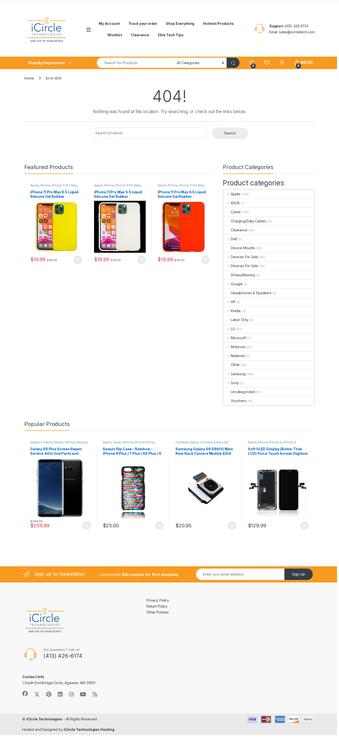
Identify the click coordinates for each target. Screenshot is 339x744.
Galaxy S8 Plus (64, 442)
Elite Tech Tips (171, 35)
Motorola (238, 347)
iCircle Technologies (44, 719)
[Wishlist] (267, 62)
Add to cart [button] (78, 259)
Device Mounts (243, 248)
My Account (109, 23)
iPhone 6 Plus (144, 442)
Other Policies (157, 612)
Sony (235, 383)
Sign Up (298, 574)
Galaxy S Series (41, 442)
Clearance (140, 35)
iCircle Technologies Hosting (89, 729)
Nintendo (238, 356)
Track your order (143, 23)
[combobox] (135, 63)
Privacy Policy (157, 600)
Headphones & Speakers (251, 293)
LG (233, 329)
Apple (34, 185)
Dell (234, 239)
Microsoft (238, 338)
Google (237, 284)
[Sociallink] (25, 693)
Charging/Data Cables (248, 221)
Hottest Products (218, 23)
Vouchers (238, 401)
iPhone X (275, 442)
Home (29, 78)
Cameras (181, 442)
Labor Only (239, 320)
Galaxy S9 (220, 442)
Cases (236, 212)
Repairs (81, 442)
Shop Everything (180, 23)
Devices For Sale (244, 257)
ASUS (235, 203)
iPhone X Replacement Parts (272, 443)
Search (230, 133)
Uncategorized (243, 392)
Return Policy (157, 606)
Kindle (236, 311)
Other (235, 365)
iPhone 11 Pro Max (64, 185)
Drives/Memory (243, 275)
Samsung (238, 374)
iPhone (45, 185)
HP (233, 302)
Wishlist (114, 35)
